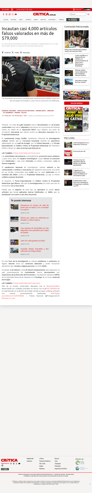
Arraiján (50, 110)
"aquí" (56, 484)
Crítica (41, 458)
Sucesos (5, 19)
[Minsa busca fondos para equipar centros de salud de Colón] (77, 39)
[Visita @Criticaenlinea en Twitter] (14, 463)
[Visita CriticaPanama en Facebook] (11, 463)
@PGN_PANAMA (50, 289)
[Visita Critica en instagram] (2, 465)
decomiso (12, 110)
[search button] (88, 14)
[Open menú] (12, 9)
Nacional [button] (13, 19)
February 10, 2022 (8, 298)
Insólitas (43, 19)
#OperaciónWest (53, 286)
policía (24, 112)
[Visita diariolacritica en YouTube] (19, 463)
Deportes (28, 19)
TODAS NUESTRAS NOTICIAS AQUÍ (27, 153)
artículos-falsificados (25, 110)
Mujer (41, 466)
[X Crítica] (12, 14)
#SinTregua (55, 293)
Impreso (61, 19)
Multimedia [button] (52, 19)
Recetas (42, 468)
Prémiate (57, 466)
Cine (56, 461)
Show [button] (20, 19)
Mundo (36, 19)
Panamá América (44, 461)
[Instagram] (9, 14)
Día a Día (42, 463)
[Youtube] (15, 14)
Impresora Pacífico (61, 468)
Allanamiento (8, 112)
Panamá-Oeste (41, 110)
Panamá (17, 112)
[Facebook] (3, 14)
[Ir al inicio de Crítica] (45, 13)
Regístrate (30, 458)
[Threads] (6, 14)
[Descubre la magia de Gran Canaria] (69, 81)
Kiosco (57, 458)
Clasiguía (58, 463)
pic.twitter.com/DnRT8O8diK (13, 296)
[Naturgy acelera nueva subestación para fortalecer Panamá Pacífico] (69, 73)
